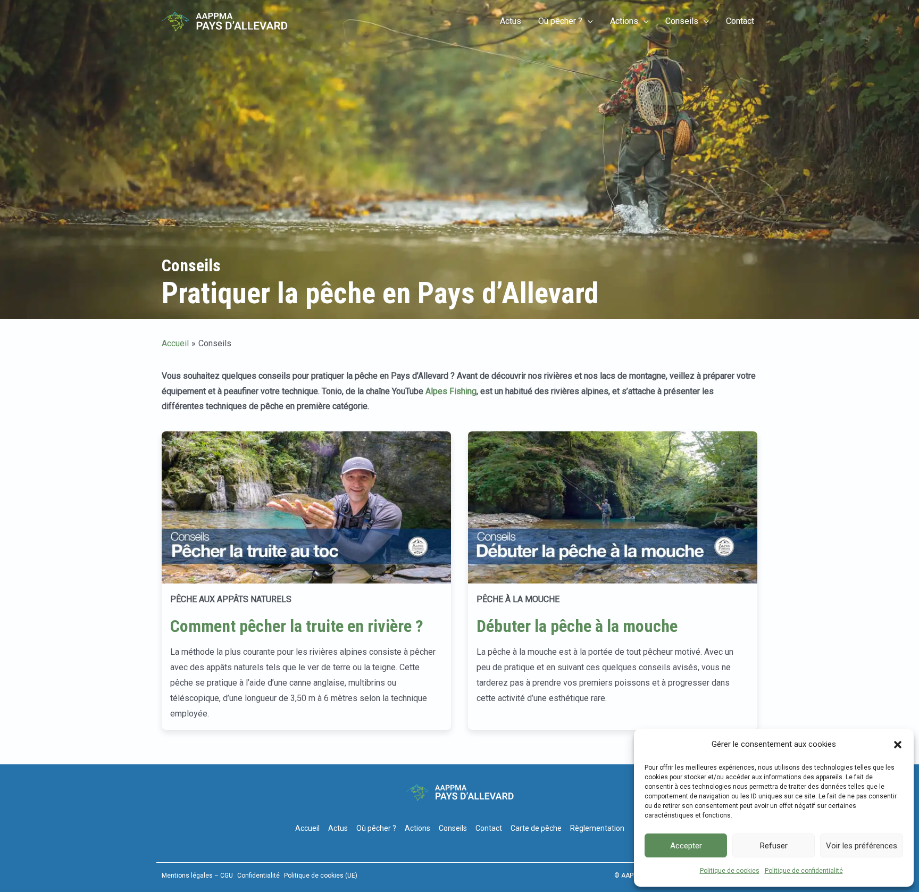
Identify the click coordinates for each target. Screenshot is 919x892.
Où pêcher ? (560, 21)
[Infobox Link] (306, 580)
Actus (510, 21)
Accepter (686, 846)
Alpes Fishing (451, 391)
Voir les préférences (861, 846)
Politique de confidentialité (804, 870)
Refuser (774, 846)
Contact (740, 21)
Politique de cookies (729, 870)
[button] (897, 744)
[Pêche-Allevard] (224, 21)
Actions (624, 21)
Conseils (681, 21)
